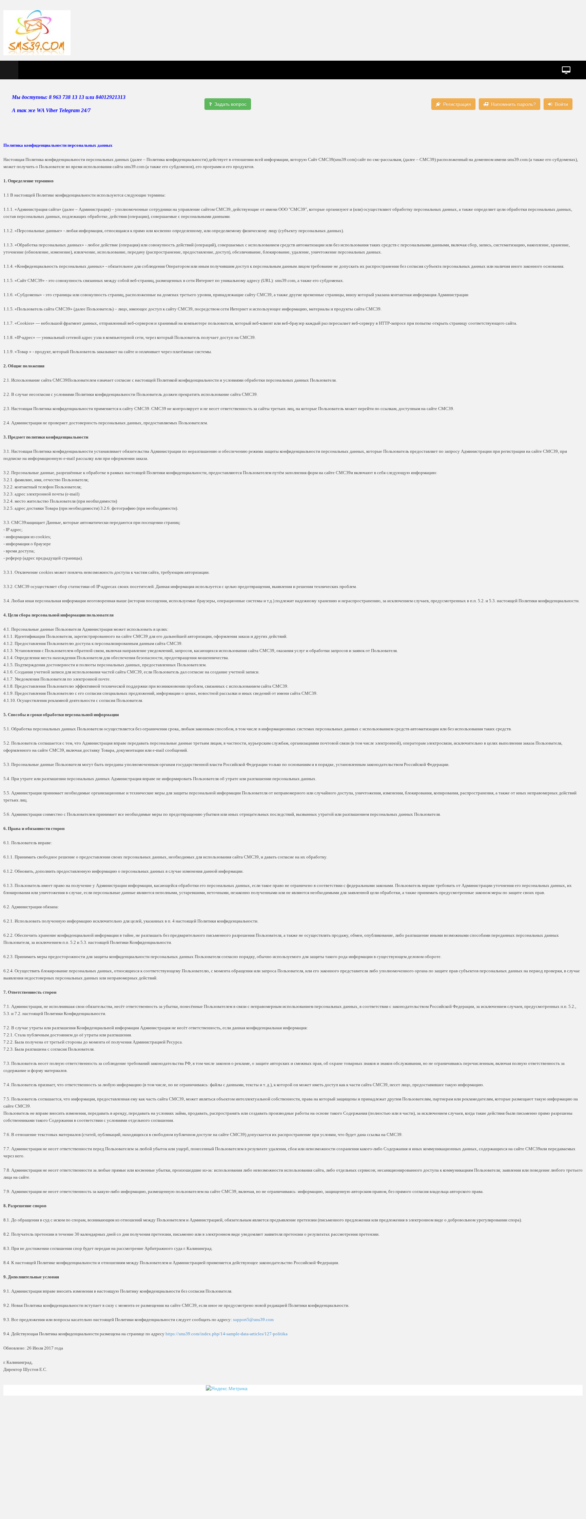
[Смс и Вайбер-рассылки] (37, 32)
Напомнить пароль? (513, 104)
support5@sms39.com (253, 1319)
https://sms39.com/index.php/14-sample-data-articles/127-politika (226, 1333)
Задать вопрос (230, 104)
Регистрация (457, 104)
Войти (561, 104)
